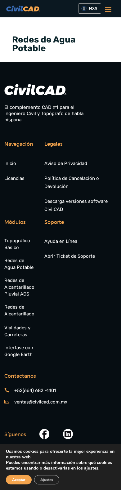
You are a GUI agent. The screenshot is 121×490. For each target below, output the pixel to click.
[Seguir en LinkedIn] (68, 434)
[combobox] (89, 8)
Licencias (14, 178)
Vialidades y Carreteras (17, 331)
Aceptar (18, 479)
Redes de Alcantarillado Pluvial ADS (19, 287)
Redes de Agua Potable (19, 264)
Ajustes (46, 479)
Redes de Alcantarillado (19, 310)
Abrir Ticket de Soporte (69, 256)
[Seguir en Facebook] (44, 434)
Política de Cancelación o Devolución (71, 182)
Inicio (10, 163)
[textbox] (92, 8)
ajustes (91, 468)
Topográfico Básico (17, 244)
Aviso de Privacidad (65, 163)
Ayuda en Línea (60, 241)
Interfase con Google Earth (18, 351)
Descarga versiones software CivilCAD (76, 205)
